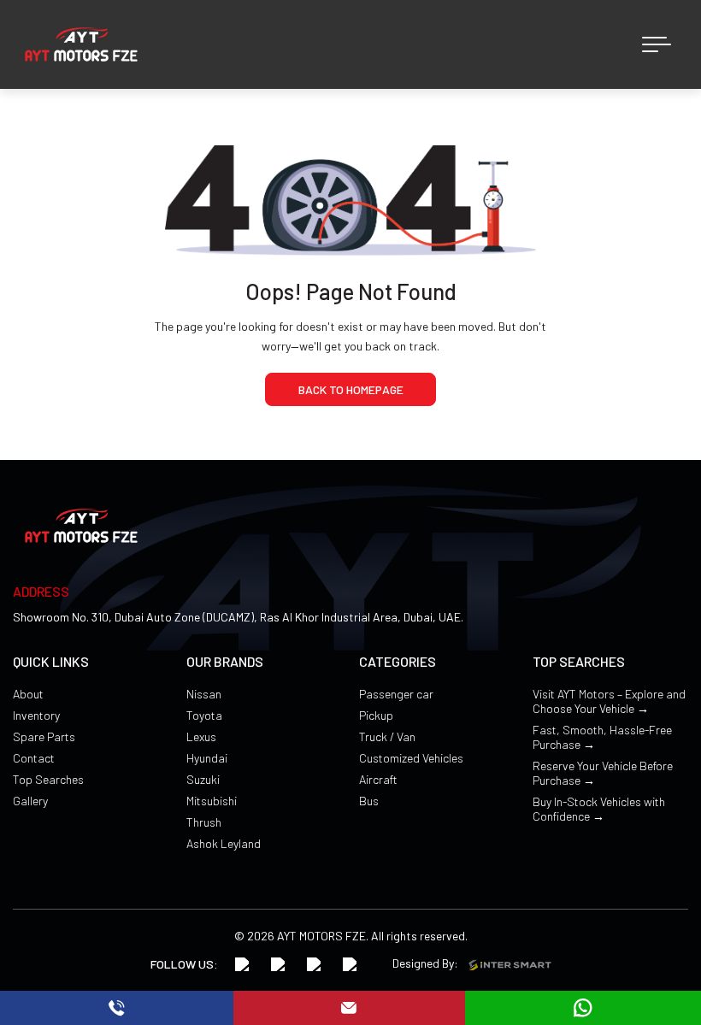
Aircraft (378, 779)
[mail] (349, 1008)
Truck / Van (387, 736)
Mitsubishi (211, 800)
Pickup (376, 715)
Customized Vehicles (411, 758)
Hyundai (206, 758)
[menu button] (656, 44)
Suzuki (203, 779)
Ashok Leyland (223, 843)
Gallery (30, 800)
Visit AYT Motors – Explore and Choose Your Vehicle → (609, 701)
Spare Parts (44, 736)
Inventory (36, 715)
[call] (116, 1008)
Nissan (203, 693)
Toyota (204, 715)
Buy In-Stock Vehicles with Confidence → (599, 808)
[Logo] (81, 44)
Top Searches (48, 779)
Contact (34, 758)
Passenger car (396, 693)
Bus (369, 800)
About (28, 693)
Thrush (203, 822)
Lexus (201, 736)
